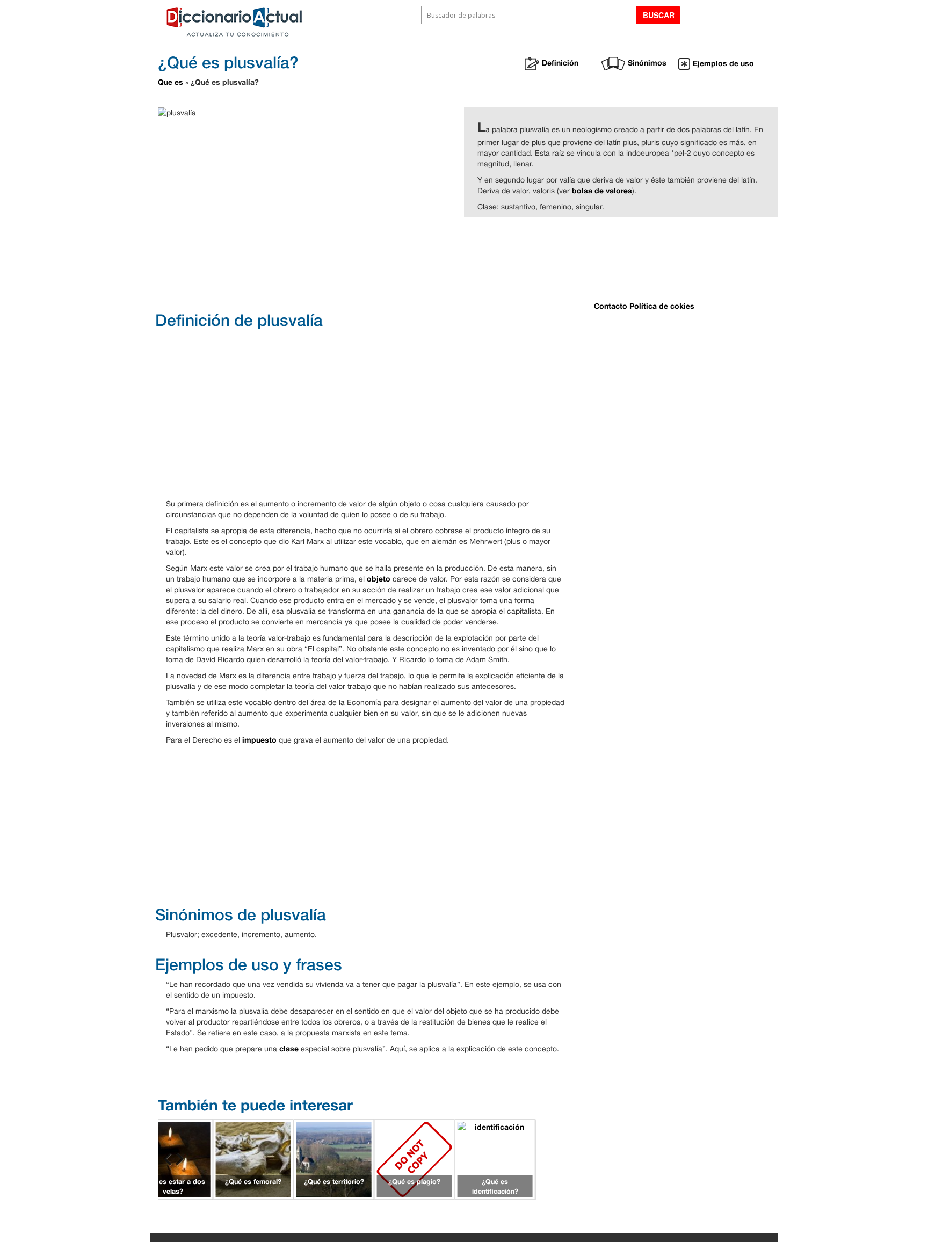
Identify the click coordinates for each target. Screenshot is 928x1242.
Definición (560, 62)
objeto (378, 578)
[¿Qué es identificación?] (495, 1158)
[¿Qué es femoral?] (253, 1158)
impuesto (259, 739)
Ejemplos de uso (723, 63)
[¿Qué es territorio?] (334, 1158)
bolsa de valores (602, 190)
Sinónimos (647, 62)
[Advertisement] (426, 263)
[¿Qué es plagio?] (414, 1158)
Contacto (610, 305)
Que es (170, 81)
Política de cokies (661, 305)
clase (289, 1048)
